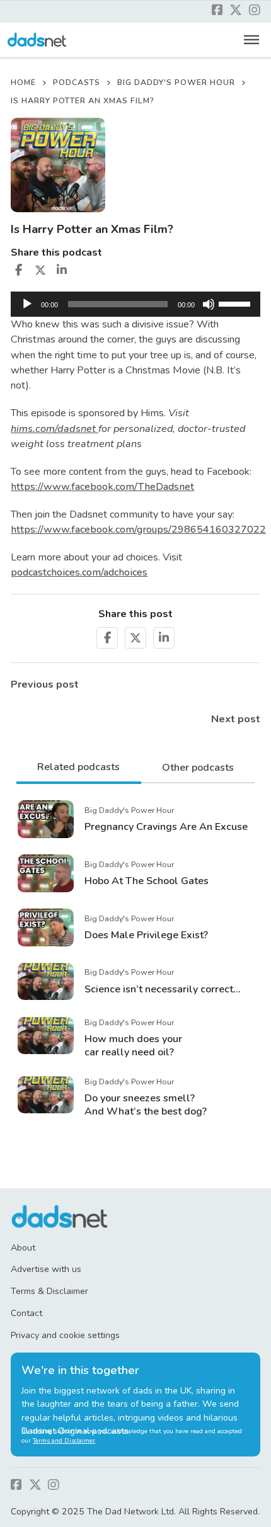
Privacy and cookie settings (65, 1335)
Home (23, 82)
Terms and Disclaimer (64, 1440)
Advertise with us (46, 1269)
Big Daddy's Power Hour (176, 82)
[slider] (236, 303)
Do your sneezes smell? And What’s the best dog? (145, 1104)
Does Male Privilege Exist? (146, 935)
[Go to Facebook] (217, 11)
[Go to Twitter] (235, 11)
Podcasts (76, 82)
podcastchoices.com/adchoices (79, 572)
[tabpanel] (135, 957)
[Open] (251, 39)
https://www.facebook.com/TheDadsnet (102, 487)
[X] (40, 270)
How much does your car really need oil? (133, 1045)
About (23, 1248)
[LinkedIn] (61, 270)
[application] (135, 304)
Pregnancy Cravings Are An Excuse (166, 827)
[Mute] (208, 304)
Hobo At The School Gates (146, 881)
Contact (26, 1313)
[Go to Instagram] (254, 11)
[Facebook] (18, 270)
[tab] (78, 768)
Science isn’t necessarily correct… (162, 989)
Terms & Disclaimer (49, 1291)
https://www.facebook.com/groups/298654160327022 (138, 529)
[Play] (27, 304)
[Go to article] (46, 819)
